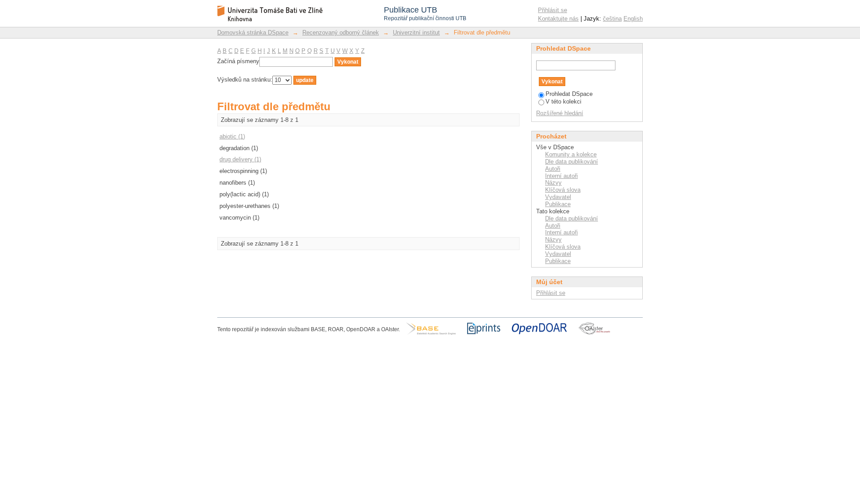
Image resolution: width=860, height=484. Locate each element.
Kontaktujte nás (558, 18)
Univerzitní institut (416, 32)
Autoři (552, 168)
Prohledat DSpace (569, 94)
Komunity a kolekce (571, 154)
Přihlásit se (552, 10)
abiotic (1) (232, 136)
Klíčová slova (562, 189)
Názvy (553, 182)
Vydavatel (558, 197)
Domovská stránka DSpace (252, 32)
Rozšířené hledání (559, 113)
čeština (612, 18)
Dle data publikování (571, 161)
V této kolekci (563, 101)
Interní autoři (561, 176)
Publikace (558, 204)
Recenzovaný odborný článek (340, 32)
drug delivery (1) (240, 159)
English (633, 18)
